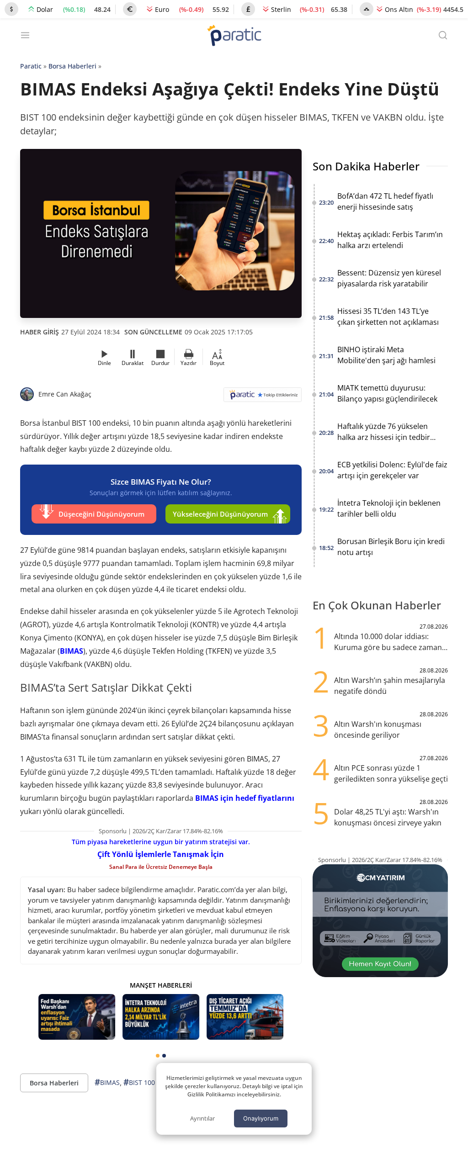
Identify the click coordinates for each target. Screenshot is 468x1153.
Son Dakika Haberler (366, 166)
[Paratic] (234, 36)
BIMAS (71, 651)
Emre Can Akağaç (64, 394)
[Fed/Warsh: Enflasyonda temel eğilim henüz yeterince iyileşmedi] (76, 1017)
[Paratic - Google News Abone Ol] (262, 397)
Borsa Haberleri (72, 66)
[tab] (158, 1056)
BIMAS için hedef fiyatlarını (244, 798)
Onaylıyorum (260, 1118)
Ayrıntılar (202, 1118)
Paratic (31, 66)
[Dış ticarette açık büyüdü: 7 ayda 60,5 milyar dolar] (245, 1017)
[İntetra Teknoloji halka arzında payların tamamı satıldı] (160, 1017)
